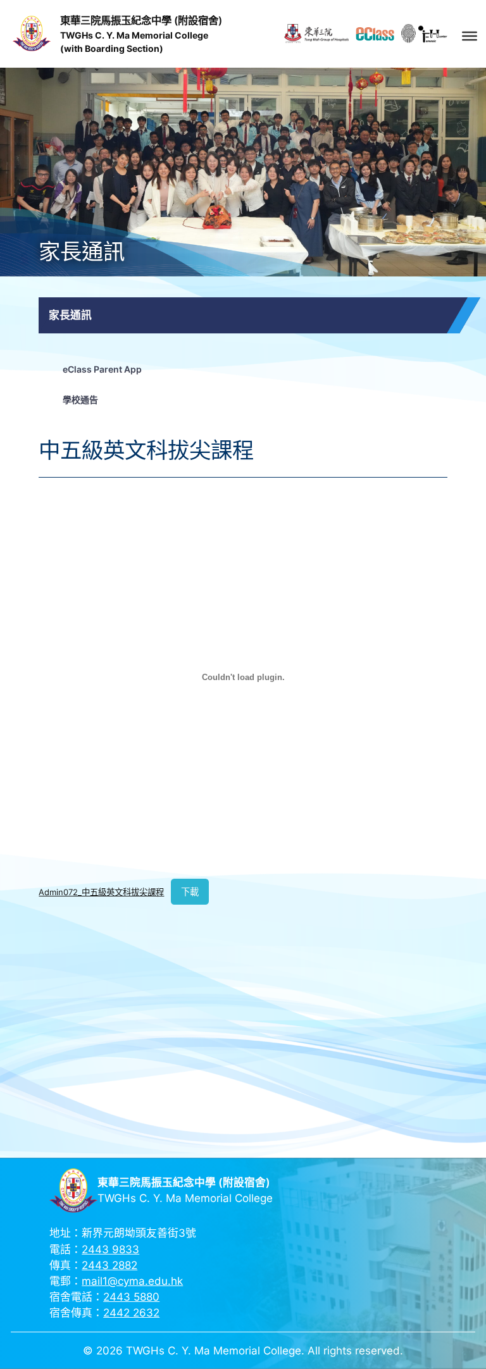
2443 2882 (109, 1265)
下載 (190, 891)
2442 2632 (131, 1312)
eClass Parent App (102, 369)
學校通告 (80, 399)
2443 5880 (131, 1297)
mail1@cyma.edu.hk (132, 1281)
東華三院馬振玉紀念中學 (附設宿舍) (141, 20)
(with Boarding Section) (111, 48)
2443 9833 (110, 1249)
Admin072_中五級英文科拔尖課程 (101, 892)
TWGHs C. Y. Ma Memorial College (134, 35)
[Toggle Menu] (469, 35)
